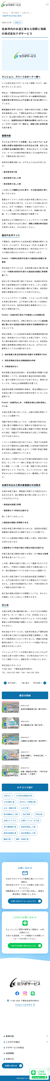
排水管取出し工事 (11, 814)
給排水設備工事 (10, 833)
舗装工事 (7, 839)
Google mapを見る (23, 1004)
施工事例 (26, 814)
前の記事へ (12, 683)
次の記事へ (37, 683)
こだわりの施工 (13, 1041)
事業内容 (10, 1036)
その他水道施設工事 (24, 795)
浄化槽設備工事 (10, 827)
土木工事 (24, 808)
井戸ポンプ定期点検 (28, 802)
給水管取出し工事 (28, 833)
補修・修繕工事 (22, 839)
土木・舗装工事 (10, 808)
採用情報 (10, 1053)
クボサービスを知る (15, 1047)
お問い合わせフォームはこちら (23, 901)
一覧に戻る (25, 683)
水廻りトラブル (10, 820)
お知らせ (7, 795)
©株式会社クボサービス (25, 1078)
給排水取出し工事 (28, 827)
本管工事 (38, 814)
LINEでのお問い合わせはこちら (23, 945)
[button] (47, 1036)
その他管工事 (9, 802)
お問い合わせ (11, 1065)
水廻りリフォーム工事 (30, 820)
